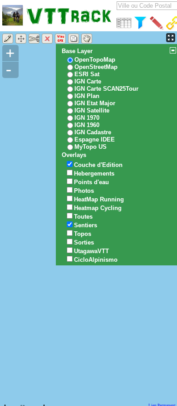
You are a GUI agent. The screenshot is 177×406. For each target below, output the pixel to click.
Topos (82, 233)
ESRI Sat (86, 74)
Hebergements (94, 173)
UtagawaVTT (91, 251)
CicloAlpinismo (96, 259)
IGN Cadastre (92, 132)
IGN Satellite (91, 110)
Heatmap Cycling (98, 208)
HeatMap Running (99, 199)
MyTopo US (90, 146)
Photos (84, 190)
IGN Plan (86, 96)
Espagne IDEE (94, 139)
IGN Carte (87, 81)
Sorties (84, 242)
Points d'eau (91, 182)
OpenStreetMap (96, 67)
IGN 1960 (86, 125)
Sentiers (85, 225)
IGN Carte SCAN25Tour (106, 88)
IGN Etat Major (94, 103)
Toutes (83, 216)
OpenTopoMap (94, 59)
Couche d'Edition (98, 164)
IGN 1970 (86, 117)
